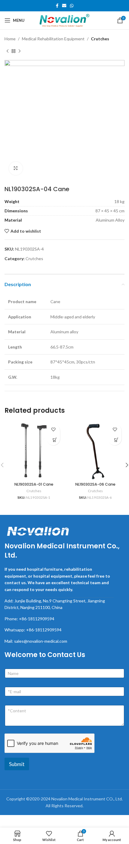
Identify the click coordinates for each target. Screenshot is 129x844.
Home (10, 38)
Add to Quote (55, 440)
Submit (17, 764)
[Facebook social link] (57, 6)
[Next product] (19, 51)
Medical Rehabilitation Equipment (53, 38)
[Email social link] (64, 6)
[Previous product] (7, 51)
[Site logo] (64, 19)
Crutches (100, 38)
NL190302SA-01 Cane (33, 484)
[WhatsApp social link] (71, 6)
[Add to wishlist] (53, 429)
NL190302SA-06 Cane (95, 484)
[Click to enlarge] (15, 168)
